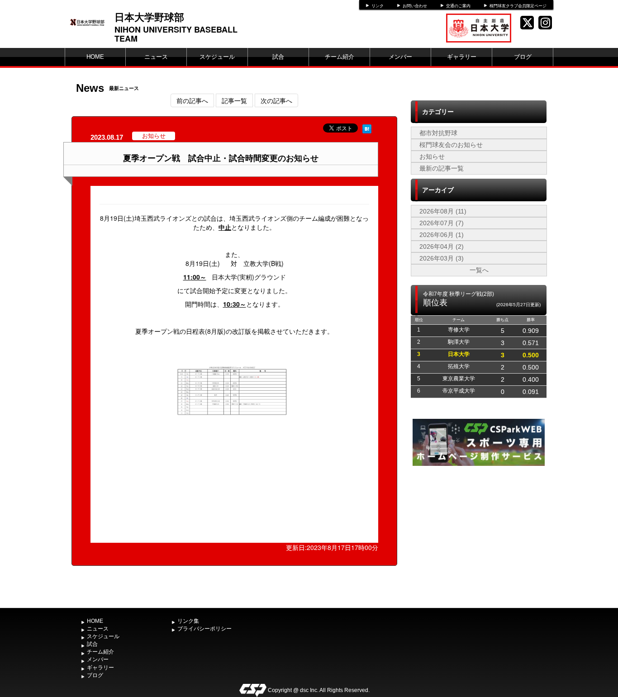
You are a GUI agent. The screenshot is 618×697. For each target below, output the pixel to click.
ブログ (523, 56)
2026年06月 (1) (441, 234)
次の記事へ (276, 100)
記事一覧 (234, 100)
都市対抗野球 (438, 133)
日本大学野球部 (149, 16)
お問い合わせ (415, 6)
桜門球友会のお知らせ (451, 144)
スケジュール (217, 56)
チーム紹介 (339, 56)
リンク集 (188, 621)
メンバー (400, 56)
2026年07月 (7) (441, 223)
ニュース (156, 56)
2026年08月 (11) (442, 211)
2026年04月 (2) (441, 246)
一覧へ (479, 270)
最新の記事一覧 (441, 168)
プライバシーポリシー (204, 629)
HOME (95, 56)
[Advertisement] (479, 536)
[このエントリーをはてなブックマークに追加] (366, 128)
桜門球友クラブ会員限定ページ (518, 6)
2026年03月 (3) (441, 258)
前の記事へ (192, 100)
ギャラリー (461, 56)
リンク (377, 6)
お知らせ (432, 156)
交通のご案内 (458, 6)
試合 (278, 56)
